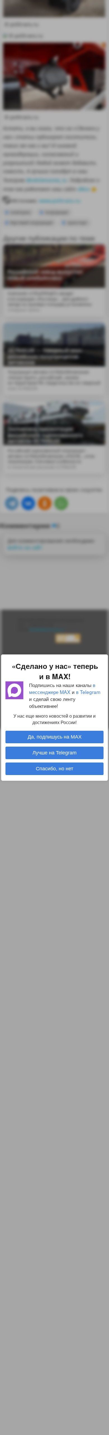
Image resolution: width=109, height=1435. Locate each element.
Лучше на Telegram (54, 753)
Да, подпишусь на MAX (55, 737)
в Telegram (88, 691)
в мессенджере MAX (62, 688)
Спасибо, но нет (54, 768)
